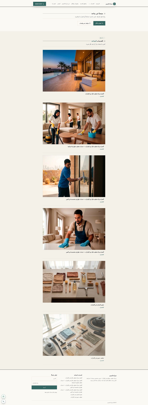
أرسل (44, 387)
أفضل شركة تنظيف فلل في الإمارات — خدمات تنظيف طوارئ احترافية (71, 381)
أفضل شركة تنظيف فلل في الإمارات (73, 378)
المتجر (58, 3)
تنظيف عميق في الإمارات (76, 397)
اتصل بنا (54, 3)
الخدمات (92, 3)
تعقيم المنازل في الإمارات (76, 394)
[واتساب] (3, 396)
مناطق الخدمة (83, 3)
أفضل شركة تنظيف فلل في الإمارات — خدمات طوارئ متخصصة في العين (71, 386)
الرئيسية (98, 3)
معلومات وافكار (74, 3)
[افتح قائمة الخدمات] (89, 4)
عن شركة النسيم (66, 3)
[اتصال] (3, 401)
